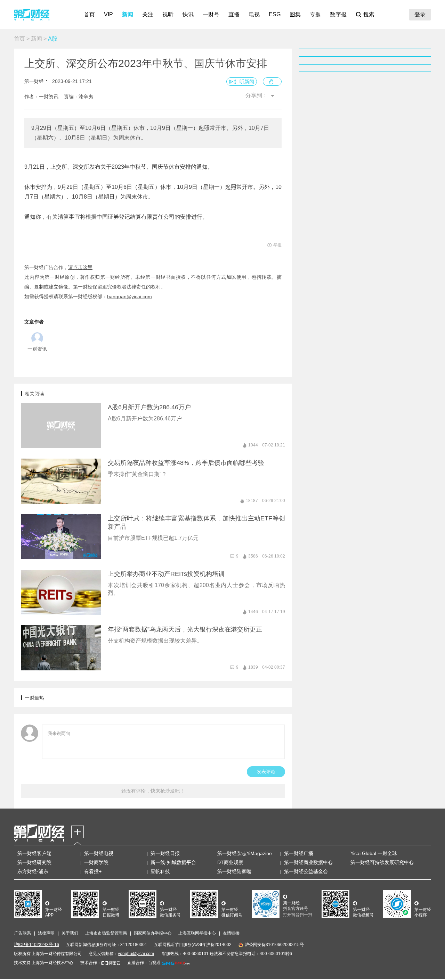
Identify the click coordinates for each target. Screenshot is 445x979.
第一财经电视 (98, 853)
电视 (254, 14)
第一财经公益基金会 (306, 871)
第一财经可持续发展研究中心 (382, 862)
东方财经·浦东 (32, 871)
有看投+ (93, 871)
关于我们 (70, 933)
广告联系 (22, 933)
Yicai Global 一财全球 (373, 853)
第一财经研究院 (34, 862)
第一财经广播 (298, 853)
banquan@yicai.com (129, 296)
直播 (234, 14)
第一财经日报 (165, 853)
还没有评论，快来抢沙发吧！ (153, 791)
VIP (108, 14)
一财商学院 (96, 862)
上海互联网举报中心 (197, 933)
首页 (89, 14)
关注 (147, 14)
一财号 (211, 14)
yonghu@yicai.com (136, 953)
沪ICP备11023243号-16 (36, 944)
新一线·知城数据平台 (173, 862)
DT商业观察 (230, 862)
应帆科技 (160, 871)
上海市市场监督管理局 (106, 933)
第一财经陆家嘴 (234, 871)
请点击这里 (80, 267)
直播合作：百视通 (144, 962)
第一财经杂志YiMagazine (244, 853)
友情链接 (231, 933)
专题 (315, 14)
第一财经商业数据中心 (308, 862)
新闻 (127, 14)
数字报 (338, 14)
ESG (275, 14)
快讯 (188, 14)
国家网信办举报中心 (152, 933)
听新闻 (247, 81)
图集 (295, 14)
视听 (167, 14)
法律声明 (46, 933)
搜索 (368, 14)
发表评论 (266, 771)
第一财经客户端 (34, 853)
